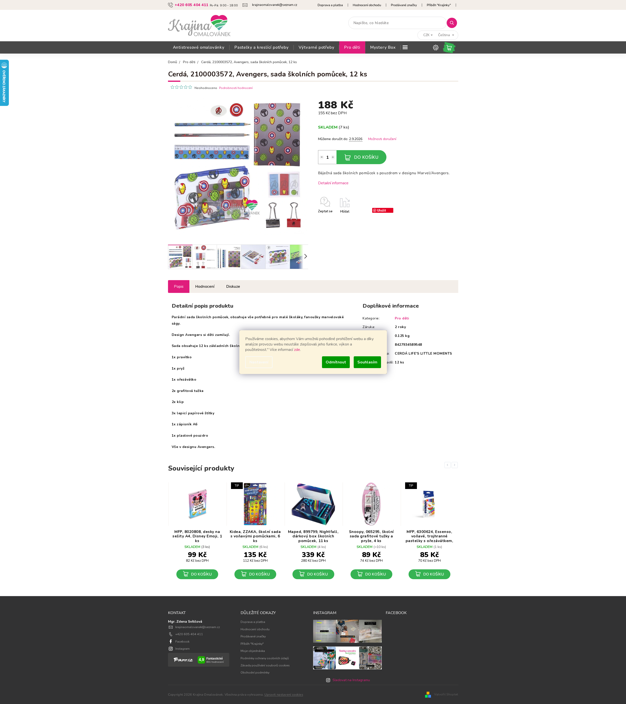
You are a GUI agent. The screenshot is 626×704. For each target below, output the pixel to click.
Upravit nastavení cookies (283, 694)
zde (297, 349)
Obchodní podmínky (255, 672)
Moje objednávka (253, 651)
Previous (448, 465)
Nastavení (258, 362)
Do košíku (366, 157)
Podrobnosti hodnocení (236, 88)
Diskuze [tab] (233, 286)
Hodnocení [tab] (204, 286)
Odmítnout (336, 362)
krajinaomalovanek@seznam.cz (197, 627)
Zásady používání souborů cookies (265, 665)
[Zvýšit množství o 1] (333, 157)
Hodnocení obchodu (367, 5)
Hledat (453, 22)
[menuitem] (198, 47)
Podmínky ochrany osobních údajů (265, 658)
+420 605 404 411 (189, 634)
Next (455, 465)
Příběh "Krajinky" (439, 5)
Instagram (182, 649)
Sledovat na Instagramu (351, 680)
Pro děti (402, 318)
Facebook (182, 641)
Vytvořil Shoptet (446, 694)
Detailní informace (333, 183)
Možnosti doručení (382, 139)
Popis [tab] (178, 286)
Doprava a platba (330, 5)
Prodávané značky (404, 5)
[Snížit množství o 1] (322, 157)
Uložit (381, 210)
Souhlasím (367, 362)
